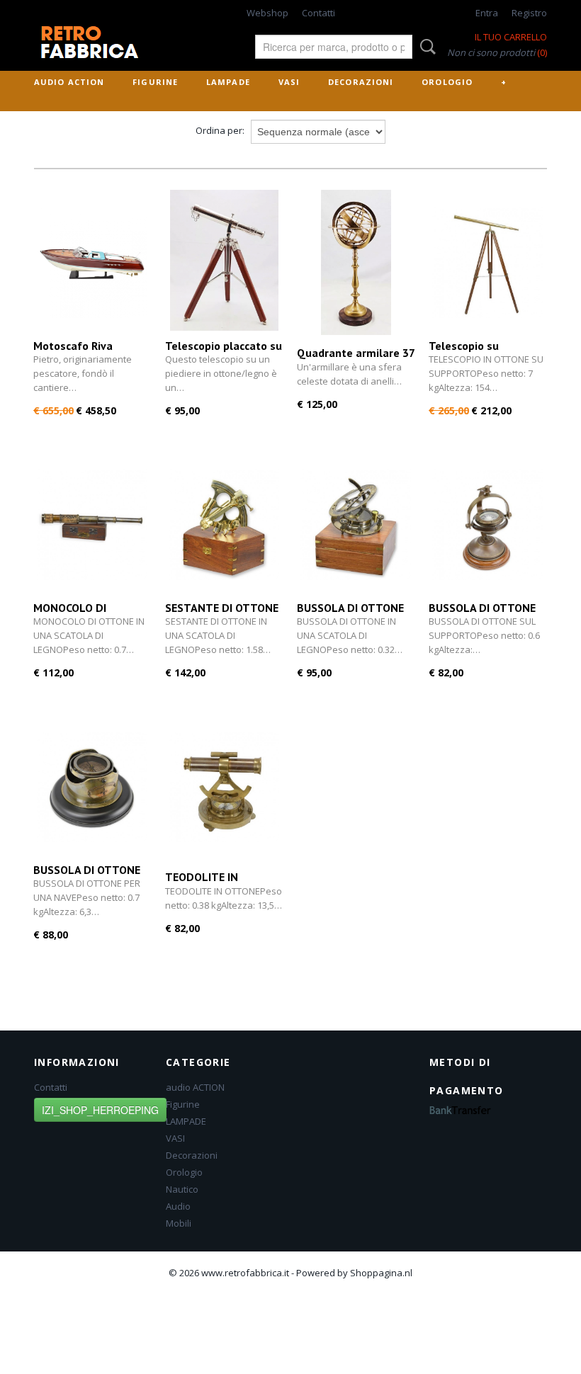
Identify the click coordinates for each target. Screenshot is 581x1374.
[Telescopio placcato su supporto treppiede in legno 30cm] (224, 262)
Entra (486, 12)
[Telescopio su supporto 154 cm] (487, 262)
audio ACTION (69, 81)
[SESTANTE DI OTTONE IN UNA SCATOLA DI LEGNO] (224, 524)
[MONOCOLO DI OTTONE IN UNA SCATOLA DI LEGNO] (92, 524)
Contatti (318, 12)
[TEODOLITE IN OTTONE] (224, 786)
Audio (178, 1206)
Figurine (155, 81)
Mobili (178, 1223)
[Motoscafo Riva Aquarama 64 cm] (92, 262)
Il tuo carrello (511, 36)
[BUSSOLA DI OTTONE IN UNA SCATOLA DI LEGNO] (355, 524)
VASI (289, 81)
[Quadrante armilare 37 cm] (355, 262)
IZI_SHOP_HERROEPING (100, 1110)
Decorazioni (360, 81)
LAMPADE (228, 81)
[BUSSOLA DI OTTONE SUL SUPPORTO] (487, 524)
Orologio (447, 81)
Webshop (267, 12)
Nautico (182, 1189)
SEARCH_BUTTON (425, 46)
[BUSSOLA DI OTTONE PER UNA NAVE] (92, 786)
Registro (529, 12)
